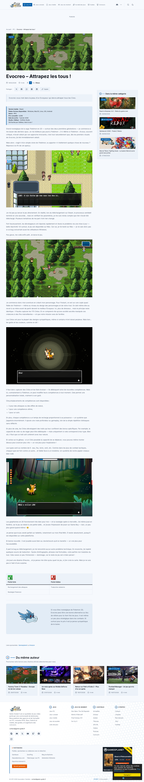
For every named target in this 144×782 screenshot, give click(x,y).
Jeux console (53, 714)
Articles (95, 714)
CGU (116, 721)
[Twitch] (33, 734)
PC (14, 29)
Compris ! (127, 775)
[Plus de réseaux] (121, 5)
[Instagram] (11, 739)
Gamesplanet (23, 645)
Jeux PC (52, 711)
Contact (117, 711)
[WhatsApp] (27, 89)
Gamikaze (15, 754)
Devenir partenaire (19, 766)
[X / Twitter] (22, 734)
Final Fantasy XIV (76, 718)
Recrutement (119, 718)
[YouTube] (28, 734)
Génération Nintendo (48, 758)
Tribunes (96, 721)
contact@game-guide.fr (17, 728)
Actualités (96, 711)
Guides (95, 718)
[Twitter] (16, 89)
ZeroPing (30, 754)
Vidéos (95, 728)
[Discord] (117, 4)
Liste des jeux (53, 724)
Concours (96, 735)
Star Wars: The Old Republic (80, 711)
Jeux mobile (53, 718)
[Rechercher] (128, 5)
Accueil (8, 29)
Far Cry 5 (74, 721)
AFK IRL (95, 724)
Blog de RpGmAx (47, 754)
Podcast (95, 731)
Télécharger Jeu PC (33, 758)
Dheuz (38, 83)
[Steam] (11, 734)
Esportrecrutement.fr (18, 761)
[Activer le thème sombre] (133, 5)
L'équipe (118, 714)
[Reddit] (37, 89)
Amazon (32, 645)
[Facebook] (22, 89)
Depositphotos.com (18, 758)
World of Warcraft (77, 714)
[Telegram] (32, 89)
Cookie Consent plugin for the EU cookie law (127, 778)
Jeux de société (54, 721)
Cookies (117, 724)
